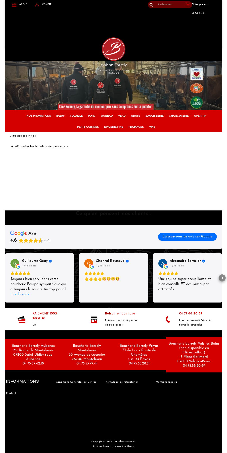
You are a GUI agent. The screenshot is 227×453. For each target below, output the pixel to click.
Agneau (107, 115)
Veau (122, 115)
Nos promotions (39, 115)
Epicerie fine (113, 126)
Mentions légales (166, 382)
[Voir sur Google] (14, 263)
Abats (135, 115)
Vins (152, 126)
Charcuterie (179, 115)
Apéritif (200, 115)
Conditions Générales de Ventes (76, 382)
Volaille (76, 115)
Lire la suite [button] (19, 294)
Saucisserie (154, 115)
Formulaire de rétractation (122, 382)
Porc (92, 115)
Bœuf (60, 115)
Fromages (136, 126)
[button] (4, 277)
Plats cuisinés (88, 126)
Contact (11, 393)
